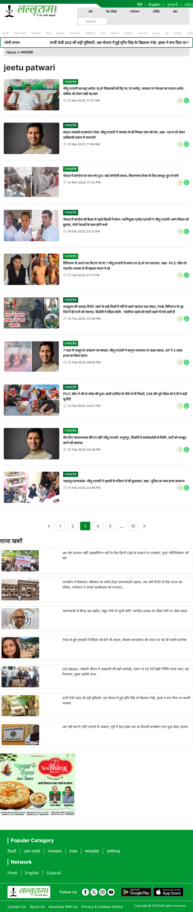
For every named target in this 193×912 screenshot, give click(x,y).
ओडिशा (128, 33)
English (154, 4)
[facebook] (85, 892)
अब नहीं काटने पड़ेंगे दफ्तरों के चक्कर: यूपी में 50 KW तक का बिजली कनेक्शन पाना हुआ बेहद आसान (125, 727)
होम (90, 11)
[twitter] (94, 892)
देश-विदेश (111, 11)
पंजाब (103, 33)
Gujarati (53, 872)
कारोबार (177, 33)
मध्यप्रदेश (75, 33)
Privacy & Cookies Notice (102, 906)
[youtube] (111, 892)
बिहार (49, 33)
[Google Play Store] (136, 892)
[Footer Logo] (29, 892)
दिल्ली (6, 33)
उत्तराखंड (36, 33)
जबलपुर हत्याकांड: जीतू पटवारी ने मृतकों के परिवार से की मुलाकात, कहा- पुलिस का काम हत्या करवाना (123, 481)
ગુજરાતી (172, 4)
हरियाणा (115, 33)
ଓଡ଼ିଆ (188, 4)
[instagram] (103, 892)
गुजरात (156, 33)
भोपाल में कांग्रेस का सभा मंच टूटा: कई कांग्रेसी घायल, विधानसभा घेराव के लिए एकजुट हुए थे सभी (121, 175)
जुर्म (166, 33)
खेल (175, 11)
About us (37, 906)
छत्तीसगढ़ (90, 33)
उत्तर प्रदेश (20, 33)
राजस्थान (142, 33)
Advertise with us (63, 906)
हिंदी (139, 4)
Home (11, 52)
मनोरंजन (134, 11)
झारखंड (61, 33)
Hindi (12, 872)
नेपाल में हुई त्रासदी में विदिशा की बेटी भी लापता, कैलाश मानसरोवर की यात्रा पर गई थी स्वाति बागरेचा (124, 640)
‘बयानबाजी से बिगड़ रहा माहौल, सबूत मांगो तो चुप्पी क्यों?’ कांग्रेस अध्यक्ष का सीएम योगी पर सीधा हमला (124, 611)
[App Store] (168, 892)
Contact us (17, 906)
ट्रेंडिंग (156, 11)
